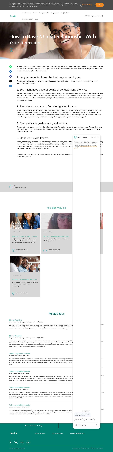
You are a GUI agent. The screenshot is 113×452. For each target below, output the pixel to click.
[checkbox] (101, 324)
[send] (97, 425)
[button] (87, 16)
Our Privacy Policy (57, 433)
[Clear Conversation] (92, 137)
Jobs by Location (39, 433)
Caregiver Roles (44, 13)
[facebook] (10, 442)
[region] (86, 281)
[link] (25, 233)
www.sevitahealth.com (77, 433)
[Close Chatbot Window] (98, 137)
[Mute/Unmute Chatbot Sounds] (95, 137)
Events (35, 13)
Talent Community (27, 19)
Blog (36, 19)
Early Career (55, 13)
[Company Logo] (13, 16)
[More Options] (76, 425)
